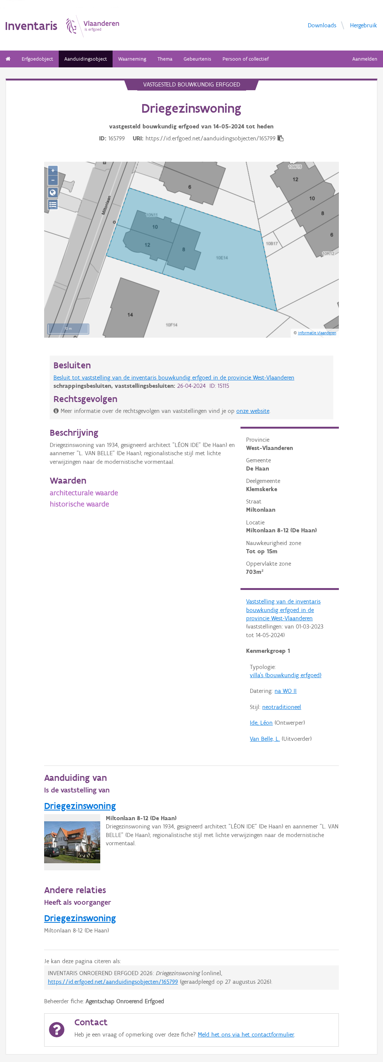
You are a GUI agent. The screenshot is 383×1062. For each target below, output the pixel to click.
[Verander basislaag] (53, 204)
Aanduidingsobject (85, 59)
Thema (164, 59)
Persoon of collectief (246, 59)
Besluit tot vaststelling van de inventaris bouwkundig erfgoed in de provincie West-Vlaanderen (173, 377)
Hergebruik (363, 25)
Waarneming (132, 59)
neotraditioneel (281, 706)
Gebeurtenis (197, 59)
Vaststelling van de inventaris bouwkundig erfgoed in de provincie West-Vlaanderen (283, 610)
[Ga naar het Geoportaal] (53, 192)
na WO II (286, 690)
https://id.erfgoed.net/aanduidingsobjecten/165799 (113, 981)
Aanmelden (364, 59)
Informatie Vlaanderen (317, 332)
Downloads (322, 25)
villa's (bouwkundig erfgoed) (285, 675)
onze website (252, 410)
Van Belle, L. (265, 738)
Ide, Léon (261, 722)
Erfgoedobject (37, 59)
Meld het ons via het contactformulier (246, 1034)
